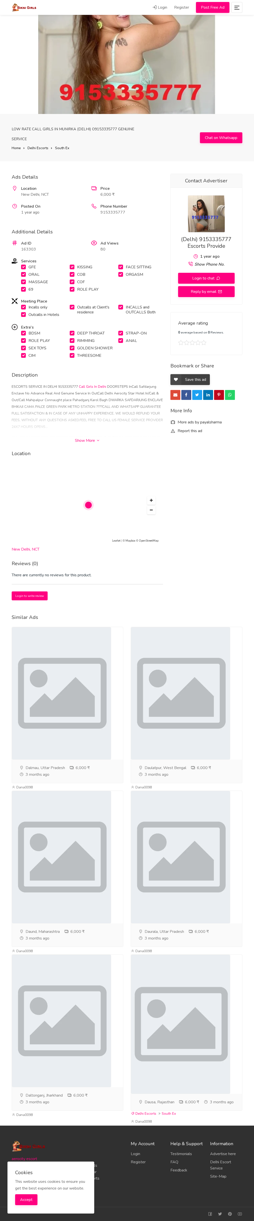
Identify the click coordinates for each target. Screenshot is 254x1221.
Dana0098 (24, 787)
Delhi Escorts (38, 148)
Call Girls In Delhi (93, 386)
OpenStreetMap (149, 541)
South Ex (62, 148)
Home (16, 148)
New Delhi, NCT (25, 549)
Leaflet (116, 541)
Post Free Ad (212, 7)
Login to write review (29, 596)
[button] (151, 500)
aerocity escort (24, 1159)
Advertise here (223, 1154)
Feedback (178, 1170)
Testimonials (181, 1154)
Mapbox (130, 541)
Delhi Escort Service (220, 1165)
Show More (85, 440)
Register (181, 7)
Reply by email (204, 291)
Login (162, 7)
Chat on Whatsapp (221, 137)
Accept (26, 1199)
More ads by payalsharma (199, 422)
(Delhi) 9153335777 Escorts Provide (206, 243)
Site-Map (218, 1176)
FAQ (174, 1162)
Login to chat (204, 278)
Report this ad (189, 431)
